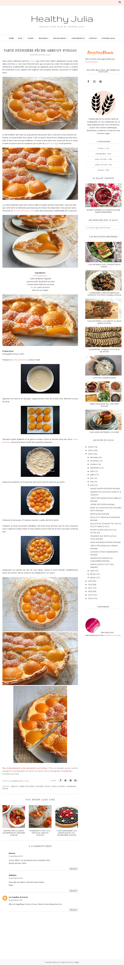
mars (92, 570)
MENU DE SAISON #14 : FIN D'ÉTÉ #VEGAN (104, 405)
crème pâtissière (19, 359)
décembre (94, 457)
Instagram (55, 771)
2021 (90, 588)
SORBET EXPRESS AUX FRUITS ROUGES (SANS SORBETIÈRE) (103, 211)
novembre (94, 460)
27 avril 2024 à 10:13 (16, 878)
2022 (90, 584)
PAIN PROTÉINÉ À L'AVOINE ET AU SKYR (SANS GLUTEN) (104, 322)
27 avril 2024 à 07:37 (16, 856)
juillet (92, 474)
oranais (33, 61)
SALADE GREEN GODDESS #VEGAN (105, 488)
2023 (90, 581)
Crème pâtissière (40, 275)
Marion (12, 853)
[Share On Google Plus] (76, 780)
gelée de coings (51, 143)
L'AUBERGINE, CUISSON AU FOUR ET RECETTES (104, 350)
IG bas (101, 148)
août (92, 471)
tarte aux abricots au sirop (24, 210)
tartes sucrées (58, 786)
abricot (14, 786)
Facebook (66, 771)
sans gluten (101, 159)
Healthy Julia (62, 18)
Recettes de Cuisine (112, 635)
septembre (95, 467)
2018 (90, 598)
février (93, 574)
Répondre (73, 869)
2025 (90, 450)
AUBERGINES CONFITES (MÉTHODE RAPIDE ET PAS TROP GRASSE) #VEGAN (104, 294)
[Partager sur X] (65, 780)
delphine (12, 875)
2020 (90, 591)
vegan (5, 788)
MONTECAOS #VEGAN (99, 514)
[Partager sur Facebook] (60, 780)
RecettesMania (91, 62)
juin (91, 478)
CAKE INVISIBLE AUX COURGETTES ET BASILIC (104, 265)
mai (91, 481)
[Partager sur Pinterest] (70, 780)
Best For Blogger (74, 962)
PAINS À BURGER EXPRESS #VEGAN (105, 542)
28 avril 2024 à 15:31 (16, 900)
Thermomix (71, 786)
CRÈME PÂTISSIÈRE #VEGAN (102, 504)
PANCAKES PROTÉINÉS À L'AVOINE (104, 432)
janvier (93, 577)
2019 (90, 595)
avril (92, 485)
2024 (90, 454)
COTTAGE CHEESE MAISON (104, 378)
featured (39, 786)
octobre (93, 464)
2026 (90, 447)
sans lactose (101, 165)
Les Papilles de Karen (18, 897)
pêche (47, 786)
